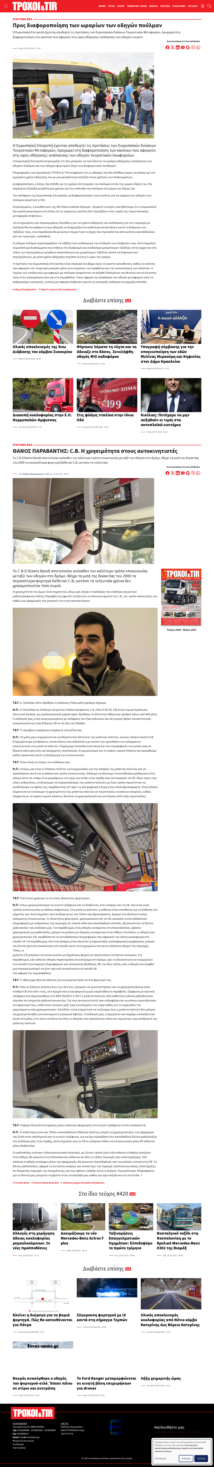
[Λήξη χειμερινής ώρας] (171, 1358)
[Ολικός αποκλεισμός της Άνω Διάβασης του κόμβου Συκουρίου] (43, 327)
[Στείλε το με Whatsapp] (198, 47)
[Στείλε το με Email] (183, 47)
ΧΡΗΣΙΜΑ (165, 6)
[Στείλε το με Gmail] (188, 47)
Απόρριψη (186, 1458)
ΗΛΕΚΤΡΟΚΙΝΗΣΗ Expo (72, 1430)
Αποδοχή (201, 1458)
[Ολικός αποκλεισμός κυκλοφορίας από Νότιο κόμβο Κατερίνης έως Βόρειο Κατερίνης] (171, 1295)
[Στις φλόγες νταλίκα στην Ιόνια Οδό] (107, 395)
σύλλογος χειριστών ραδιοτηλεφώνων (83, 1182)
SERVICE (153, 6)
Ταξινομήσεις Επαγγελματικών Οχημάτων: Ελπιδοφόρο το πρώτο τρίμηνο (130, 1240)
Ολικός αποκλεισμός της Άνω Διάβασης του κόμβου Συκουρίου (42, 349)
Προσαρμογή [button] (160, 1458)
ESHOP (120, 6)
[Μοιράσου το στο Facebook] (167, 47)
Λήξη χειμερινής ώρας (161, 1378)
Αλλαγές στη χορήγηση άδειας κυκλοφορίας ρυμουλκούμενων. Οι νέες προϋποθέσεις (33, 1240)
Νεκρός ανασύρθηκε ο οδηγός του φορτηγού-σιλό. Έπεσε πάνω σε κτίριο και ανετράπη (42, 1383)
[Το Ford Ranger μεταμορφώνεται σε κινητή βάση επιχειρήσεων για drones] (107, 1358)
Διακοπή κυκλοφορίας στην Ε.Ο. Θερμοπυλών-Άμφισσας (42, 417)
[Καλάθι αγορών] (203, 6)
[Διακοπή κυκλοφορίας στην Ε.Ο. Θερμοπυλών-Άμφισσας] (43, 395)
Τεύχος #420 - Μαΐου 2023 (181, 630)
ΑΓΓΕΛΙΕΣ (193, 6)
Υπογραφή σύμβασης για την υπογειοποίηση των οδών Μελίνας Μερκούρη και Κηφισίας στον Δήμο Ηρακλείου (171, 354)
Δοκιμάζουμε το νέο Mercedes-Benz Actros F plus (82, 1238)
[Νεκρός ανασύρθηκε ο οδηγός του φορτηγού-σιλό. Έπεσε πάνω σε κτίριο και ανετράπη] (43, 1358)
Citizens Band (22, 1182)
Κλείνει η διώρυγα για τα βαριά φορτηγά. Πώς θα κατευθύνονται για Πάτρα (42, 1320)
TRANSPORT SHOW (137, 6)
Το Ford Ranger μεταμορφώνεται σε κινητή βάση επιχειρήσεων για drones (106, 1383)
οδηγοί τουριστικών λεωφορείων (58, 289)
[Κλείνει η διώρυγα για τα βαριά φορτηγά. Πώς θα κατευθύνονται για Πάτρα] (43, 1295)
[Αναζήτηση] (209, 6)
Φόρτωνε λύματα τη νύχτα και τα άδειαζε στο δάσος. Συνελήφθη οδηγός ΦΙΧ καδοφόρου (107, 351)
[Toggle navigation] (6, 6)
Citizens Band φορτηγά (46, 1182)
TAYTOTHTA (67, 1433)
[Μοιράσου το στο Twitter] (173, 47)
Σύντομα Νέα (22, 19)
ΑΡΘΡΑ (102, 6)
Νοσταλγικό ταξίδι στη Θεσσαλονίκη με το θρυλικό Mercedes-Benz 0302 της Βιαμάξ (178, 1240)
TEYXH (111, 6)
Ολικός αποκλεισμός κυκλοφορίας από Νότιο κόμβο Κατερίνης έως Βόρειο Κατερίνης (170, 1320)
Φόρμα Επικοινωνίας (23, 1440)
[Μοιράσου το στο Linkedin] (178, 47)
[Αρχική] (35, 6)
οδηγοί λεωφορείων (25, 289)
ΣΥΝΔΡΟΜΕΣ (179, 6)
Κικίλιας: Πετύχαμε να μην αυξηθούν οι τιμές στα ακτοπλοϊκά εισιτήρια (165, 420)
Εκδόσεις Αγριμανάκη (71, 1426)
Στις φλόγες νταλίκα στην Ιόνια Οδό (105, 417)
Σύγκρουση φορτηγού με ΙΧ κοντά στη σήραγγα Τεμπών (102, 1317)
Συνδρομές (18, 1444)
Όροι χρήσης (126, 1458)
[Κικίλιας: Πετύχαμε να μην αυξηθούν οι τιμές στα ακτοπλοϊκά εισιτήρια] (171, 395)
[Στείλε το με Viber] (193, 47)
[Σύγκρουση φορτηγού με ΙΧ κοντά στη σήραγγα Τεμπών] (107, 1295)
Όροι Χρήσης (19, 1447)
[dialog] (182, 1451)
